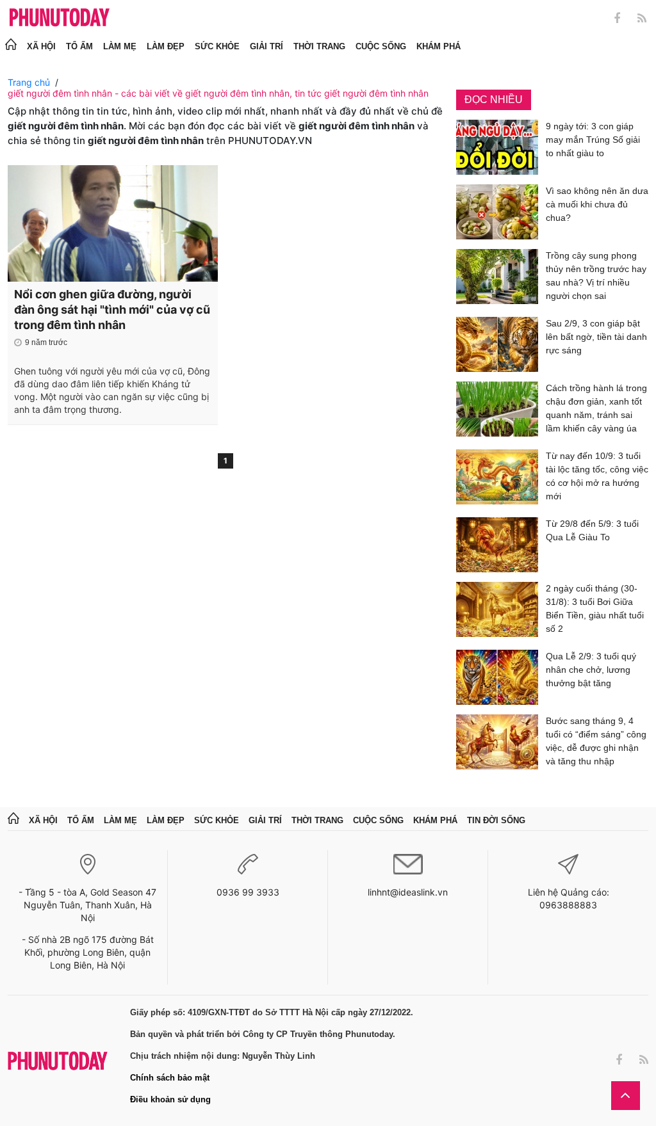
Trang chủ (29, 82)
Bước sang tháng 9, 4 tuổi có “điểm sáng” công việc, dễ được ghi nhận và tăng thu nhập (596, 741)
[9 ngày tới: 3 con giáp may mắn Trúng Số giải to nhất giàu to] (497, 147)
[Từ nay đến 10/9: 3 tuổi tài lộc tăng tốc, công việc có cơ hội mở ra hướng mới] (497, 478)
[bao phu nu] (60, 18)
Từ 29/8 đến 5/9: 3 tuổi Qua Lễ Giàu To (592, 530)
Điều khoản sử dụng (170, 1099)
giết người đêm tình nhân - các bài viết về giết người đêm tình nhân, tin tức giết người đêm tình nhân (218, 93)
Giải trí (266, 46)
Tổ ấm (79, 46)
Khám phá (438, 46)
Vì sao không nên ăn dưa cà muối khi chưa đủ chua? (597, 204)
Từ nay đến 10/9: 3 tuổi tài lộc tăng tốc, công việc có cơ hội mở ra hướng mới (597, 476)
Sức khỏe (217, 46)
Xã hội (41, 46)
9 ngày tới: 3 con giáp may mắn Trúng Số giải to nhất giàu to (593, 139)
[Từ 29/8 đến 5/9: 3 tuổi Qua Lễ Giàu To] (497, 544)
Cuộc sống (381, 46)
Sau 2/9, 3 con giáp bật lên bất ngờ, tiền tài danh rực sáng (596, 336)
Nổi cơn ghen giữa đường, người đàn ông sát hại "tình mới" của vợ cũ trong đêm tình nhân (112, 309)
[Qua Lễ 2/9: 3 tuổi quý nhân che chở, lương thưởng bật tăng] (497, 677)
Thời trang (319, 46)
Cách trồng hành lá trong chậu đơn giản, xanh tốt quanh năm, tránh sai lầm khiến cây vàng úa (596, 408)
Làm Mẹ (119, 46)
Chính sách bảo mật (169, 1077)
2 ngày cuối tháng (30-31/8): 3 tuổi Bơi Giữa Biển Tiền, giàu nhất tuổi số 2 (595, 608)
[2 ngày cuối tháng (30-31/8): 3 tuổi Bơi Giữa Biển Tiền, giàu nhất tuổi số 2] (497, 611)
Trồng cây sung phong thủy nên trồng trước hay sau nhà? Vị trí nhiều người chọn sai (596, 275)
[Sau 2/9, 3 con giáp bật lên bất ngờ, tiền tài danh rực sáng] (497, 344)
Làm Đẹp (165, 46)
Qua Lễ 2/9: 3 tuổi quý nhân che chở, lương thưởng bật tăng (591, 669)
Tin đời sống (496, 820)
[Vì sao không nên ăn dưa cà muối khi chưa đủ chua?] (497, 211)
